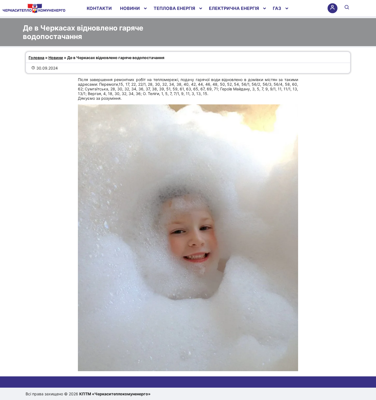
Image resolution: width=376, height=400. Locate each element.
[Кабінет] (332, 8)
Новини (130, 8)
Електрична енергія (234, 8)
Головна (36, 57)
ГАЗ (277, 8)
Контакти (99, 8)
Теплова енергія (174, 8)
